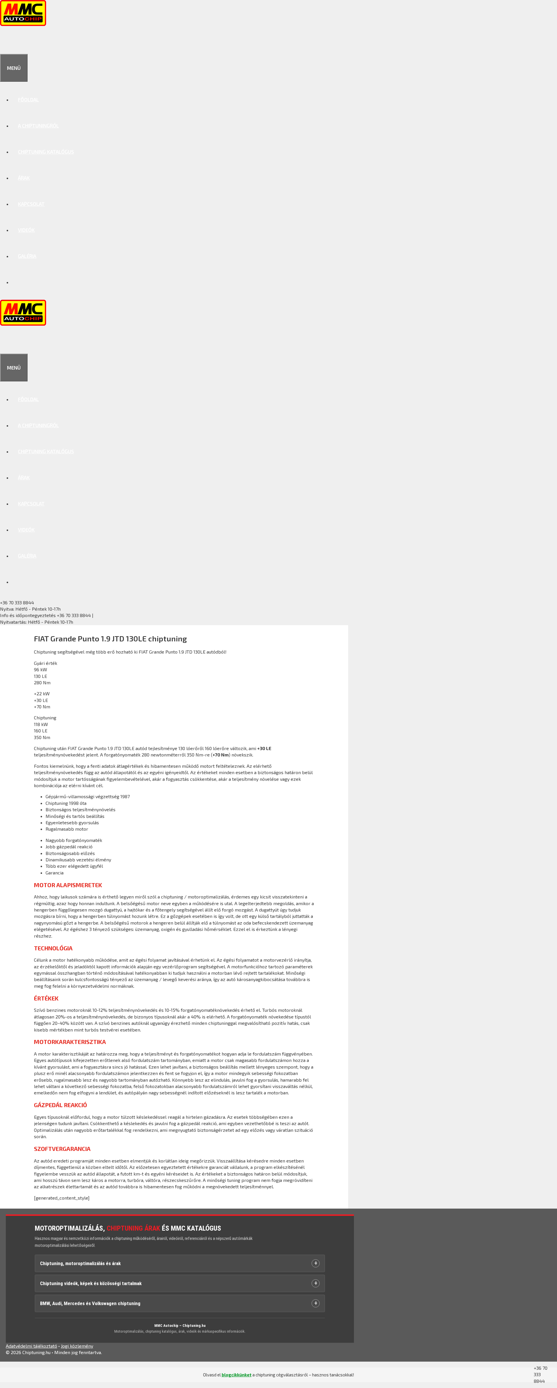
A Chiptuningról (38, 125)
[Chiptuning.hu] (23, 24)
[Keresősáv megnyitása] (6, 41)
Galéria (27, 256)
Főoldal (28, 99)
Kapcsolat (31, 204)
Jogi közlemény (77, 1346)
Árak (24, 178)
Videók (26, 230)
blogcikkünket (237, 1374)
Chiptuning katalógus (46, 151)
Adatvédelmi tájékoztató (31, 1346)
